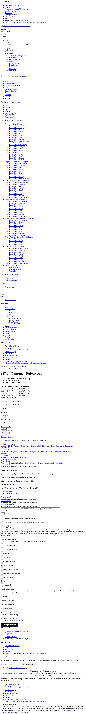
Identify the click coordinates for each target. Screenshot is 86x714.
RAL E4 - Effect (10, 115)
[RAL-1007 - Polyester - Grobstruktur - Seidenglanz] (19, 452)
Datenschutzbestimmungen (21, 522)
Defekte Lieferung (11, 637)
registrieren (23, 56)
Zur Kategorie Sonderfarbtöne (11, 102)
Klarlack (8, 333)
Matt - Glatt (9, 278)
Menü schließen (10, 52)
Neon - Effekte (10, 331)
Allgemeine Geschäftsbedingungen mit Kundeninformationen (25, 22)
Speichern (5, 526)
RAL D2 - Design (11, 113)
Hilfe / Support (10, 16)
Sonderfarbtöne (10, 309)
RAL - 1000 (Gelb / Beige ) (18, 145)
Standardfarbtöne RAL (12, 324)
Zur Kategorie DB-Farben (9, 274)
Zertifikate (8, 635)
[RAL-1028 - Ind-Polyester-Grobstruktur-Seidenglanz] (19, 446)
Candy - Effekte (10, 329)
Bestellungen (13, 65)
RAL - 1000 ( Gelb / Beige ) (18, 126)
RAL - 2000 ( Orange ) (17, 128)
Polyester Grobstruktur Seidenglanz (17, 162)
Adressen (12, 61)
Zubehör (8, 337)
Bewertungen (15, 459)
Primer (7, 326)
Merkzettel (12, 69)
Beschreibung (5, 459)
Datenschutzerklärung (12, 5)
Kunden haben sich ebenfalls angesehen (33, 440)
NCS (6, 109)
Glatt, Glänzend (14, 267)
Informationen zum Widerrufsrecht (16, 9)
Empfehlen (11, 437)
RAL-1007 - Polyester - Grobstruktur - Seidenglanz (54, 452)
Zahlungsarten (14, 63)
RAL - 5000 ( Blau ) (16, 133)
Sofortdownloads (15, 67)
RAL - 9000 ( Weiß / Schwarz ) (19, 141)
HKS (6, 106)
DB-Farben (9, 335)
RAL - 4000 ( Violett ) (16, 131)
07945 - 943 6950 (7, 76)
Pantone (7, 107)
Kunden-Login (10, 339)
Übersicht (12, 57)
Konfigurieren (23, 712)
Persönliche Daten (15, 59)
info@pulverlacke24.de (15, 620)
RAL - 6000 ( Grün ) (16, 135)
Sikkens (7, 111)
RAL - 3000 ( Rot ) (15, 130)
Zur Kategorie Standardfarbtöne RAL (13, 120)
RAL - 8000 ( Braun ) (16, 139)
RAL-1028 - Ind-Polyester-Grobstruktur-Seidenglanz (55, 446)
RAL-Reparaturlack (11, 265)
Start (6, 307)
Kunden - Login (10, 11)
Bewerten (4, 437)
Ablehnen (4, 712)
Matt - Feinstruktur (11, 280)
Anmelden (13, 56)
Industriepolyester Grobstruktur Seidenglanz (19, 218)
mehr (61, 463)
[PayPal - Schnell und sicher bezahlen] (14, 366)
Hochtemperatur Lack (12, 328)
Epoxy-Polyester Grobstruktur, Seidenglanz (19, 237)
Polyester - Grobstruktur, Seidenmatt (17, 180)
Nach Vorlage (9, 117)
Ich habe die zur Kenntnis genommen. (25, 522)
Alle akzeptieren (13, 712)
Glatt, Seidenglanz (15, 269)
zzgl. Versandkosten (16, 401)
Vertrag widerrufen (11, 15)
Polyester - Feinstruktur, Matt (14, 246)
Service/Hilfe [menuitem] (23, 12)
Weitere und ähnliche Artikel (14, 493)
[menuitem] (45, 5)
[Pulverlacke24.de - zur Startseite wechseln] (15, 26)
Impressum (8, 7)
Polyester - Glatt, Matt (12, 143)
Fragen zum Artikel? (12, 491)
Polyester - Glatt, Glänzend (14, 124)
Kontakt (7, 18)
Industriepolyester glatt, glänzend (16, 199)
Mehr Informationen (72, 710)
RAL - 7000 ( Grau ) (16, 137)
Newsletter (8, 13)
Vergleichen (5, 433)
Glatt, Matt (12, 271)
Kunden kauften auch (12, 440)
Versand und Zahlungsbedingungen (17, 20)
